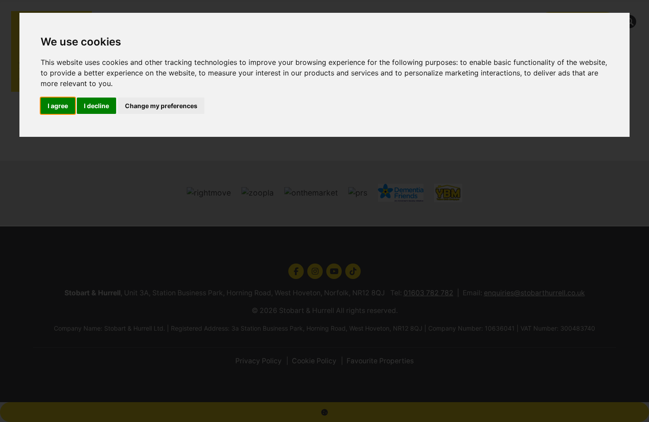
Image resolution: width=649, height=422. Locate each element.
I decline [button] (96, 105)
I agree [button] (58, 105)
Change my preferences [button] (161, 105)
